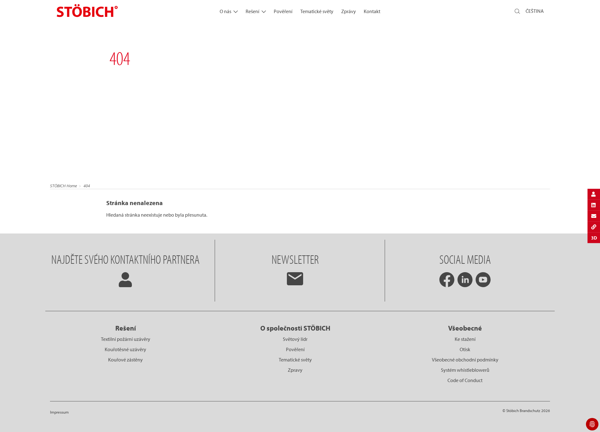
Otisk (465, 349)
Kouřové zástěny (125, 359)
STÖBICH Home (63, 186)
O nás (225, 11)
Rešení (252, 11)
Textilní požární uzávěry (125, 339)
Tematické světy (316, 11)
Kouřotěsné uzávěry (125, 349)
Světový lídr (295, 339)
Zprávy (348, 11)
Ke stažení (465, 339)
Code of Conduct (465, 380)
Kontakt (372, 11)
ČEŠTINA (535, 11)
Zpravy (295, 370)
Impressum (59, 412)
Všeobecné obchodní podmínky (465, 359)
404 (86, 186)
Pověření (283, 11)
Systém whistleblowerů (465, 370)
